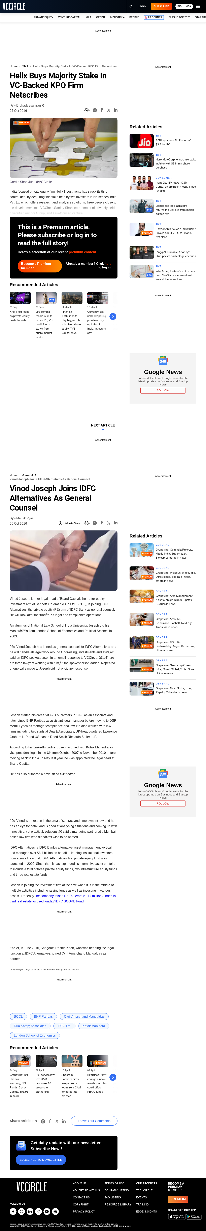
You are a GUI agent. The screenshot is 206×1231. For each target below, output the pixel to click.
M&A (88, 17)
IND (179, 6)
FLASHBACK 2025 (179, 17)
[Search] (131, 6)
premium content (82, 252)
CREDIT (100, 17)
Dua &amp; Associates (30, 1026)
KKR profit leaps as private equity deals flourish (20, 316)
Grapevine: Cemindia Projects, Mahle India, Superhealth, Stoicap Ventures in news (174, 553)
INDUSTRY (116, 17)
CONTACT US (81, 1197)
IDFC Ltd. (64, 1026)
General (27, 475)
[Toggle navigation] (198, 6)
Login (142, 6)
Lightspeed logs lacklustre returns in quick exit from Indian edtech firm (175, 209)
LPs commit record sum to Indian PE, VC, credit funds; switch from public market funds (44, 324)
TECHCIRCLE (144, 1190)
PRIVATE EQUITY (43, 17)
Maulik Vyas (25, 518)
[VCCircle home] (14, 6)
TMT (25, 66)
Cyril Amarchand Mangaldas (84, 1016)
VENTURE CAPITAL (69, 17)
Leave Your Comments (94, 1121)
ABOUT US (80, 1183)
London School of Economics (35, 1035)
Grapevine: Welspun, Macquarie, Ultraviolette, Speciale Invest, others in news (176, 576)
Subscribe (161, 6)
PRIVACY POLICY (84, 1211)
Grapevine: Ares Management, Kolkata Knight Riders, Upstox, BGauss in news (174, 599)
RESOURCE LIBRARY (118, 1204)
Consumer (164, 178)
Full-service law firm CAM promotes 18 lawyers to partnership (45, 1083)
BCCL (18, 1016)
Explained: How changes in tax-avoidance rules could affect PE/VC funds (97, 1083)
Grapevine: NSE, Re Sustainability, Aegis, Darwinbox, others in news (175, 646)
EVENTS (141, 1197)
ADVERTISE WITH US (86, 1190)
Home (14, 66)
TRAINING (142, 1204)
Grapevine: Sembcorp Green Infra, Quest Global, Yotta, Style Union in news (175, 669)
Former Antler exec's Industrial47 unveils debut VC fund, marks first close (176, 232)
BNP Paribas (43, 1016)
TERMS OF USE (115, 1183)
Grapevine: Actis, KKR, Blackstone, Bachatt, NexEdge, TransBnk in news (174, 623)
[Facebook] (102, 110)
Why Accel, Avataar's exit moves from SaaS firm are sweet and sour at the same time (175, 275)
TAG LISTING (113, 1197)
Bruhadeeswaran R (30, 105)
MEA (188, 6)
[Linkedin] (115, 110)
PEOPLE (134, 17)
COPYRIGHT (81, 1204)
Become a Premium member (36, 266)
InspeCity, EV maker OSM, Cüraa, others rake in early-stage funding (176, 186)
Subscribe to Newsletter (41, 1159)
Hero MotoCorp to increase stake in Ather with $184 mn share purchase (176, 163)
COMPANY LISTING (117, 1190)
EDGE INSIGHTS (146, 1211)
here (108, 263)
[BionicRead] (86, 110)
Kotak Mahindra (93, 1026)
